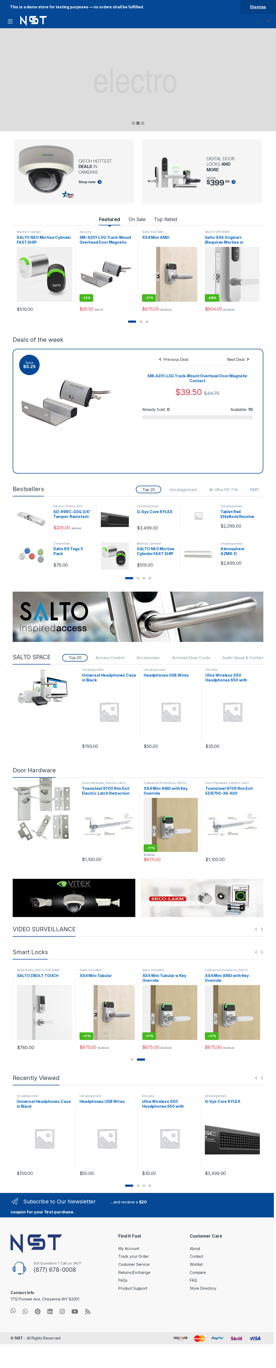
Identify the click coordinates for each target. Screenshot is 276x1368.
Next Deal (235, 359)
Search (258, 21)
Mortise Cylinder (29, 232)
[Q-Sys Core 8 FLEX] (117, 518)
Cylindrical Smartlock (159, 783)
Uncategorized (182, 489)
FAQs (122, 1280)
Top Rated (165, 219)
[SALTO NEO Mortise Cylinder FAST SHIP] (117, 556)
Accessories (148, 657)
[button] (132, 322)
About (195, 1248)
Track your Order (133, 1256)
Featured (109, 219)
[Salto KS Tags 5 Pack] (33, 556)
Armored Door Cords (191, 657)
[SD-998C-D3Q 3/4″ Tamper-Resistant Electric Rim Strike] (33, 518)
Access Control (110, 657)
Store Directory (203, 1288)
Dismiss (258, 7)
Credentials (61, 543)
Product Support (132, 1288)
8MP (254, 489)
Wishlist (196, 1264)
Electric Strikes (64, 506)
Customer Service (134, 1264)
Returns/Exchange (134, 1272)
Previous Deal (176, 359)
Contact (196, 1256)
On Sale (137, 219)
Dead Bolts (25, 970)
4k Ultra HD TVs (223, 489)
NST (19, 1338)
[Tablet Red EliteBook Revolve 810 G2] (200, 516)
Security (86, 232)
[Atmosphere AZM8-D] (200, 550)
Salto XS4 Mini (153, 232)
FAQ (193, 1280)
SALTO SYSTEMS (217, 232)
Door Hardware (93, 783)
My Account (128, 1248)
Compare (198, 1272)
